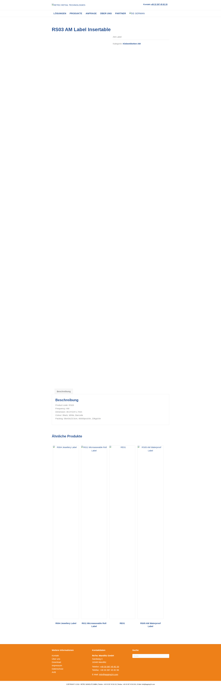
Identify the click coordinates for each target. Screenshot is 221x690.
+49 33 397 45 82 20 (159, 4)
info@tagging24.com (108, 674)
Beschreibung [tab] (64, 391)
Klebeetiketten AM (132, 44)
